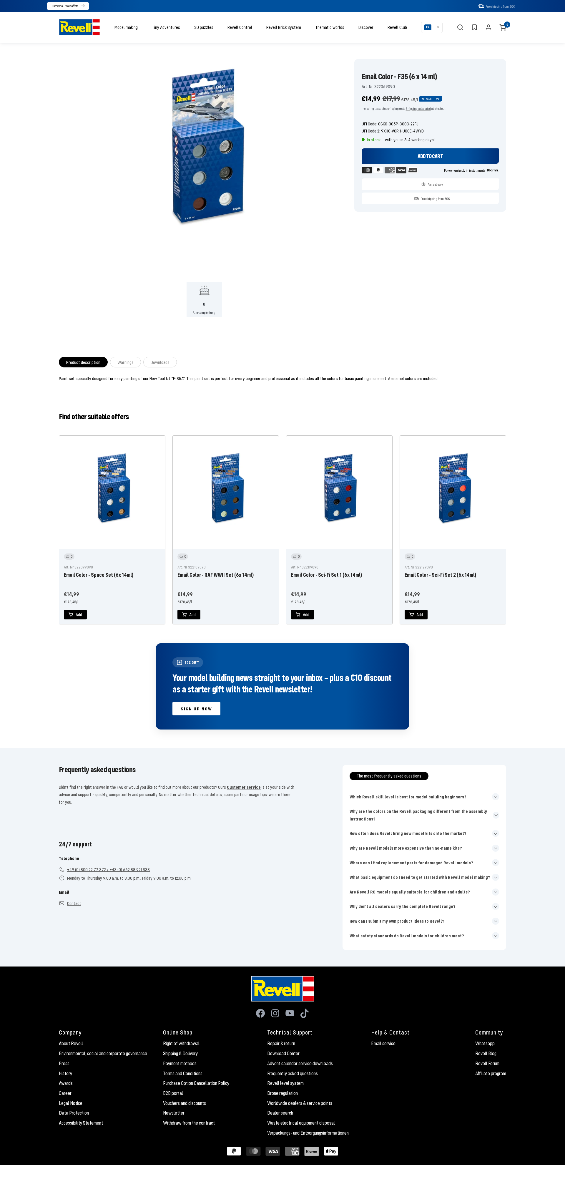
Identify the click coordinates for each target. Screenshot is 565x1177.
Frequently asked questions (292, 1073)
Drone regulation (282, 1093)
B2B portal (173, 1093)
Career (65, 1093)
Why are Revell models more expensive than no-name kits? (406, 848)
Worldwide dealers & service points (299, 1103)
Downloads (160, 362)
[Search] (460, 27)
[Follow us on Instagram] (275, 1013)
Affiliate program (490, 1073)
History (65, 1073)
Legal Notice (70, 1103)
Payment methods (180, 1063)
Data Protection (74, 1113)
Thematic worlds (329, 27)
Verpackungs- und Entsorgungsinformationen (308, 1133)
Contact (74, 903)
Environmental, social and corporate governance (103, 1053)
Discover (365, 27)
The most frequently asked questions (389, 776)
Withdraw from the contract (189, 1123)
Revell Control (239, 27)
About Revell (71, 1043)
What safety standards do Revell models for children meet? (407, 936)
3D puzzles (203, 27)
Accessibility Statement (81, 1123)
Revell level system (285, 1083)
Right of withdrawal (181, 1043)
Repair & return (281, 1043)
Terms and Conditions (182, 1073)
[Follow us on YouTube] (290, 1013)
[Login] (488, 27)
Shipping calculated (418, 108)
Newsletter (174, 1113)
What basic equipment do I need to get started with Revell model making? (420, 877)
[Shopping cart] (502, 27)
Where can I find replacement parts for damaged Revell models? (411, 863)
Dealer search (280, 1113)
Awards (66, 1083)
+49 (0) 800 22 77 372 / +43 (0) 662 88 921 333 (108, 869)
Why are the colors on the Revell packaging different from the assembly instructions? (418, 815)
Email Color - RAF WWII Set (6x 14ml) (215, 574)
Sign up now (196, 709)
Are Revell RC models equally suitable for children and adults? (410, 892)
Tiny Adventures (166, 27)
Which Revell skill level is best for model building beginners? (408, 797)
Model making (126, 27)
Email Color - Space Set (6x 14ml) (98, 574)
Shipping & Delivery (180, 1053)
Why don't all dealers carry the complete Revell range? (403, 906)
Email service (383, 1043)
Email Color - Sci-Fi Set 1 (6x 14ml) (326, 574)
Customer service (244, 787)
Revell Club (397, 27)
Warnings (125, 362)
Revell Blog (485, 1053)
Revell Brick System (283, 27)
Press (64, 1063)
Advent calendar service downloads (300, 1063)
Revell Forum (487, 1063)
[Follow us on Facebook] (260, 1013)
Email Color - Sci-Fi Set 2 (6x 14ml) (440, 574)
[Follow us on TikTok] (304, 1013)
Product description (83, 362)
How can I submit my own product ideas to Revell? (397, 921)
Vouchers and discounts (184, 1103)
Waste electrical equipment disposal (301, 1123)
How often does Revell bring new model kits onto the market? (408, 833)
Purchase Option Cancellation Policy (196, 1083)
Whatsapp (485, 1043)
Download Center (283, 1053)
